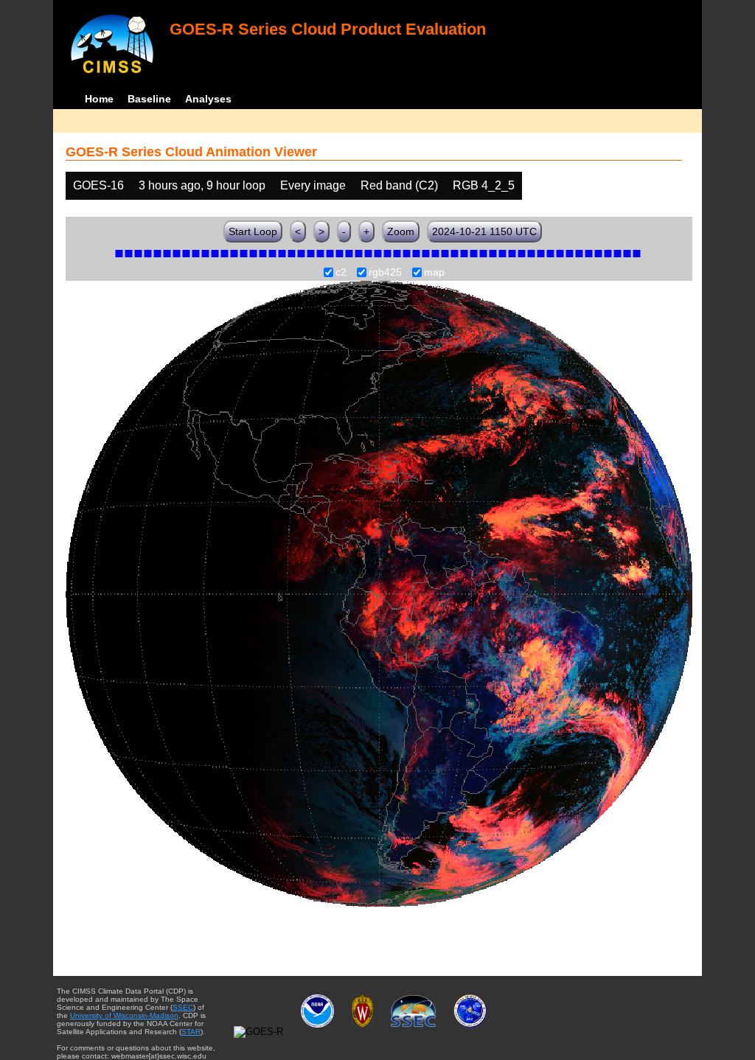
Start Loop (253, 231)
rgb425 (385, 273)
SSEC (183, 1007)
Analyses (208, 99)
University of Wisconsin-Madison (124, 1015)
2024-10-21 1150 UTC (484, 231)
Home (99, 99)
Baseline (149, 99)
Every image (313, 185)
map (434, 273)
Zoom (400, 231)
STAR (191, 1032)
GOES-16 (98, 185)
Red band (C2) (399, 185)
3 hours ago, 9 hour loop (202, 185)
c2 (341, 273)
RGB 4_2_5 (484, 185)
